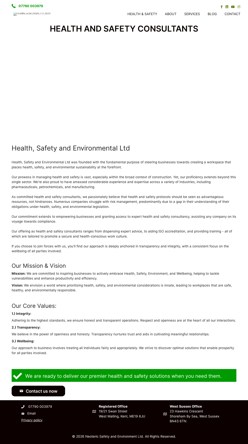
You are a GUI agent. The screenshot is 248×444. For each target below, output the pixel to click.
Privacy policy (31, 420)
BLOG (212, 14)
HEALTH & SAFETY (142, 14)
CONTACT (232, 14)
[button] (38, 391)
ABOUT (171, 14)
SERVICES (192, 14)
